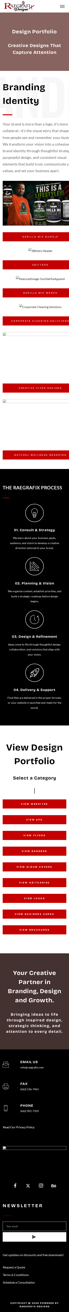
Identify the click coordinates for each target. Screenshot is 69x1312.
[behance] (53, 1186)
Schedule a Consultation (19, 1282)
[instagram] (41, 1186)
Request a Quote (14, 1267)
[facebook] (15, 1186)
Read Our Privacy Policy (18, 1127)
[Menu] (62, 6)
